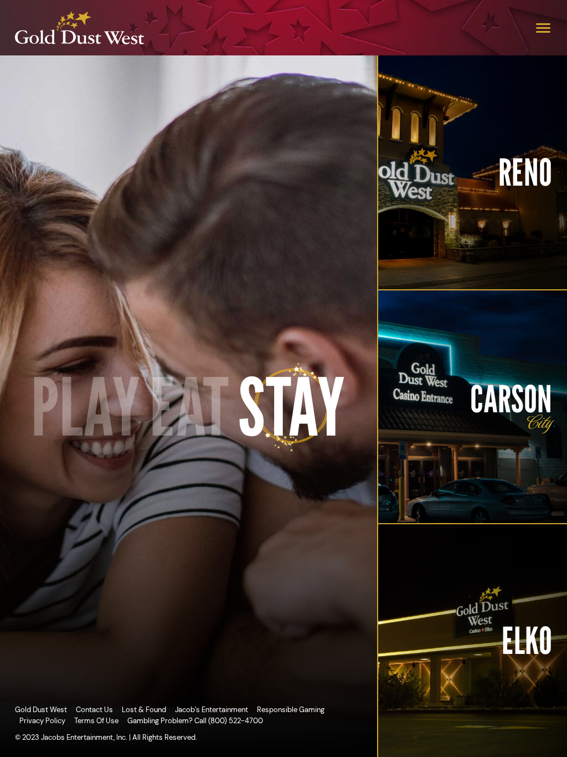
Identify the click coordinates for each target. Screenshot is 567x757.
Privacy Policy (42, 720)
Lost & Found (144, 709)
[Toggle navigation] (543, 27)
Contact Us (94, 709)
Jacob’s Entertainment (211, 709)
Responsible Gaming (290, 709)
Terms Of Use (96, 720)
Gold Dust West (41, 709)
